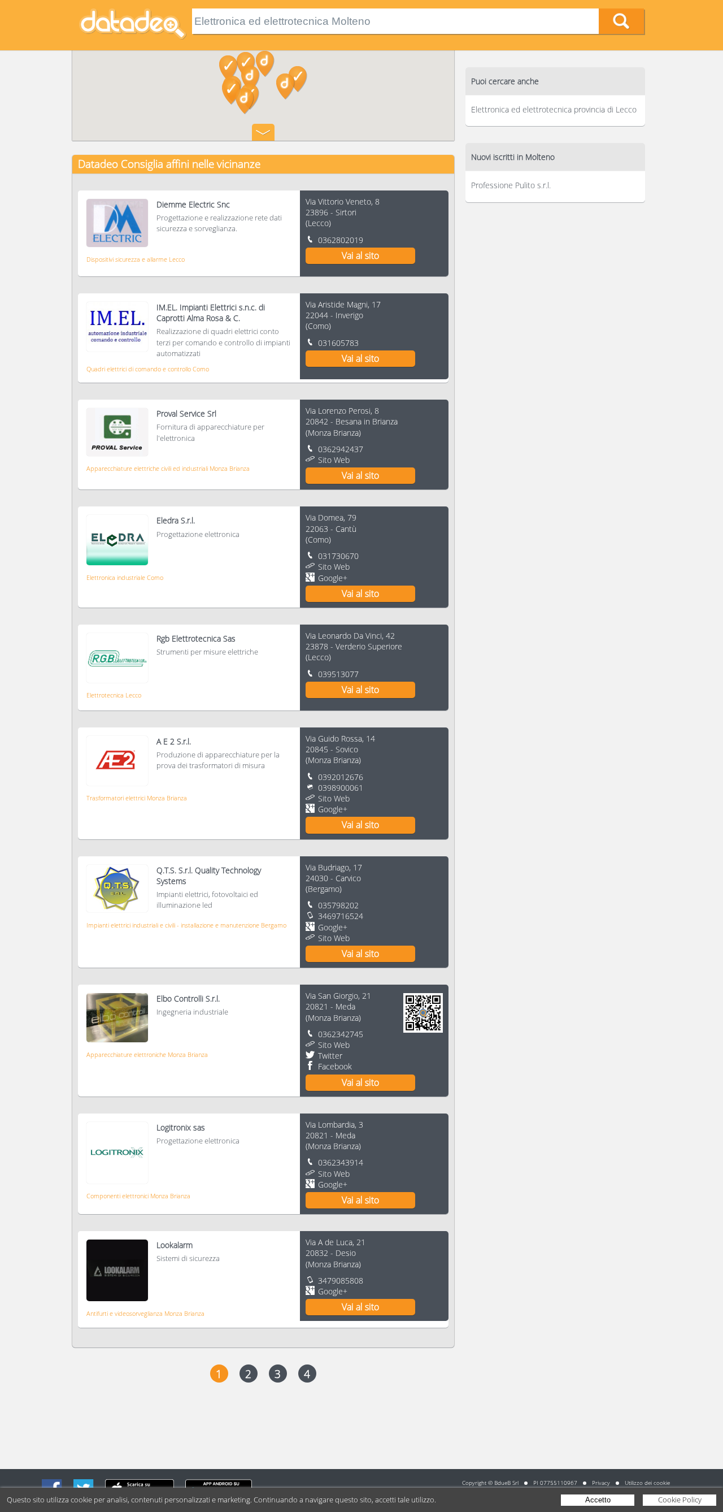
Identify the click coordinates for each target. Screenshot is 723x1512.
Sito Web (334, 459)
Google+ (332, 578)
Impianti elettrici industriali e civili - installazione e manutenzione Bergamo (186, 925)
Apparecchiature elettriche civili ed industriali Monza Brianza (168, 468)
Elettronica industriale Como (124, 577)
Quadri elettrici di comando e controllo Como (147, 369)
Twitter (330, 1055)
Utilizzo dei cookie (647, 1483)
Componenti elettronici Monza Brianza (138, 1196)
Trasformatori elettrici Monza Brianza (136, 798)
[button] (265, 64)
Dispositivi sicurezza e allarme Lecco (135, 259)
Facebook (335, 1066)
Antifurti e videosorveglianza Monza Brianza (145, 1313)
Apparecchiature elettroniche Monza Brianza (147, 1054)
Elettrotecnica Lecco (113, 695)
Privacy (601, 1483)
